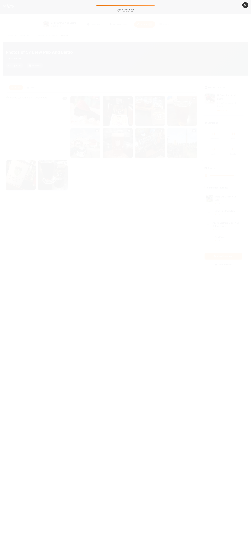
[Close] (245, 5)
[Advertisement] (125, 37)
